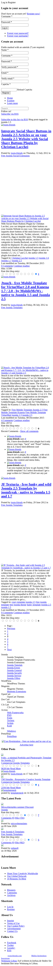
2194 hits (5, 787)
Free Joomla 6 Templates (12, 831)
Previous (11, 628)
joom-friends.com (15, 956)
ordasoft (14, 848)
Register (5, 93)
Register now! (33, 13)
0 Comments (7, 266)
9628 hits (5, 768)
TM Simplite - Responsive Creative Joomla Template (25, 779)
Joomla (4, 809)
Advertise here (26, 745)
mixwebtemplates (19, 823)
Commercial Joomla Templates (15, 763)
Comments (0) (7, 818)
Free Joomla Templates (12, 307)
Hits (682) (19, 842)
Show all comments (29, 431)
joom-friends (17, 153)
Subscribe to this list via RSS (14, 119)
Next (9, 649)
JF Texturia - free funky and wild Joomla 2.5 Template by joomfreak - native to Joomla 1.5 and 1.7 (26, 490)
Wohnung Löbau (9, 961)
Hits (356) (19, 818)
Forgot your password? (18, 33)
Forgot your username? (18, 36)
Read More (15, 768)
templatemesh (17, 793)
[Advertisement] (26, 185)
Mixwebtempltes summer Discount (17, 807)
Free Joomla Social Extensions (15, 155)
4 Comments (7, 420)
